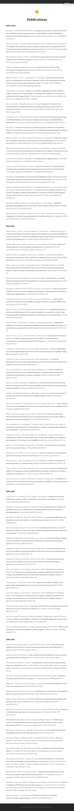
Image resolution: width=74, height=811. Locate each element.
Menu (68, 3)
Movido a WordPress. (27, 807)
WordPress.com (47, 807)
